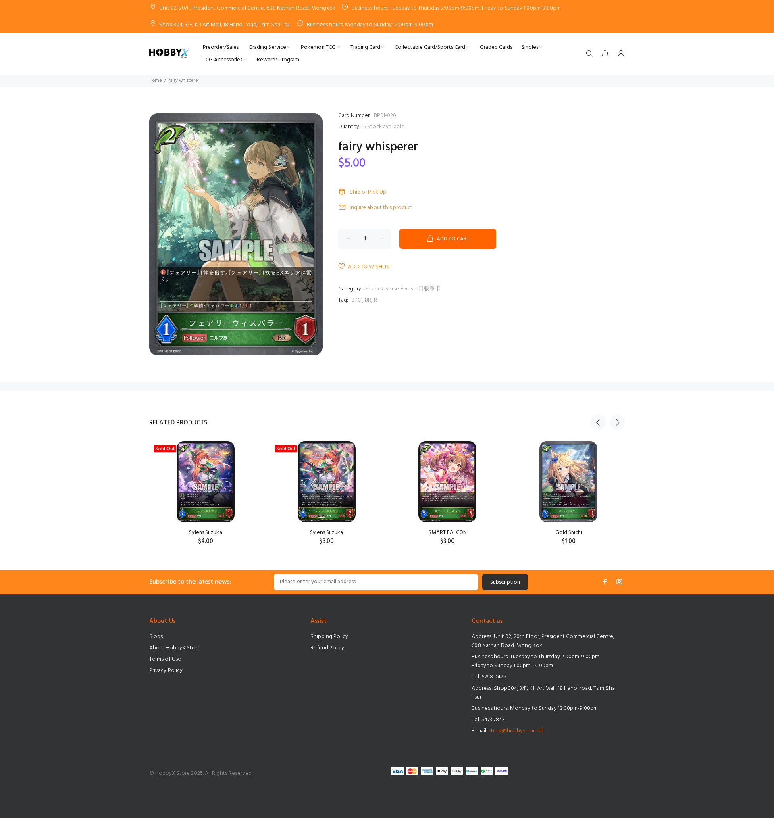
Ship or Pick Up (368, 192)
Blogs (156, 636)
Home (155, 81)
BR (368, 300)
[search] (591, 54)
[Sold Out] (205, 481)
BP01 (356, 300)
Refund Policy (327, 648)
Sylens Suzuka (205, 532)
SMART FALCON (448, 532)
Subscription (505, 582)
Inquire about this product (381, 207)
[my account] (619, 54)
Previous (598, 422)
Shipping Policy (329, 636)
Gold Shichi (568, 532)
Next (617, 422)
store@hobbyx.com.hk (516, 731)
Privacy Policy (166, 670)
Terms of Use (165, 659)
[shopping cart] (605, 54)
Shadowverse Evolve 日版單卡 (403, 289)
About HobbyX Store (174, 648)
